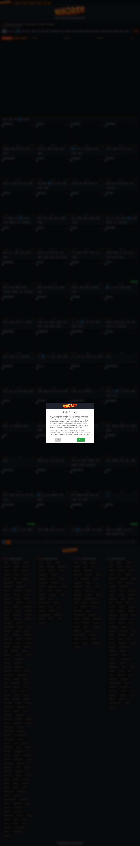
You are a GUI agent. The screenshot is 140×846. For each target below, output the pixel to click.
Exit (57, 440)
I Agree (81, 440)
